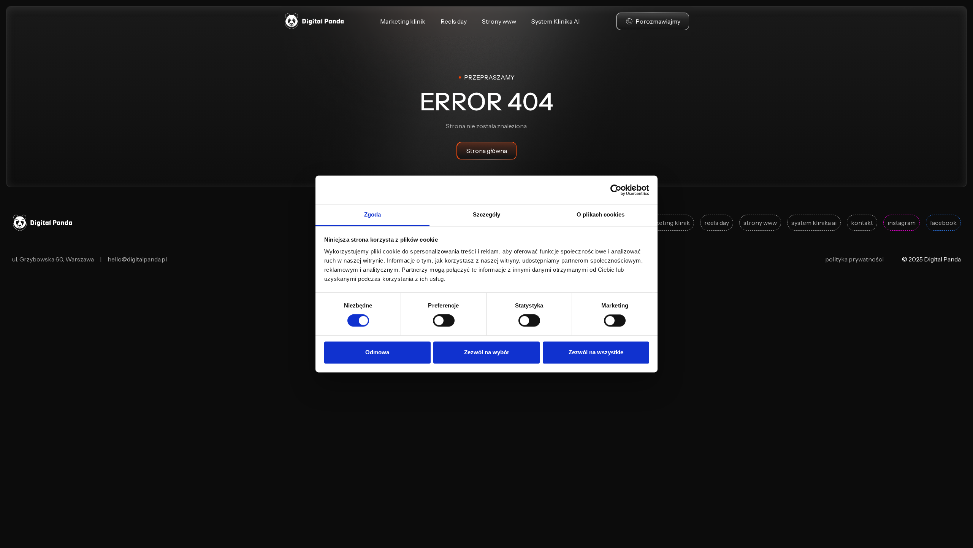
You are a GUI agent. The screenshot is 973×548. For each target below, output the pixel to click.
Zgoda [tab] (372, 214)
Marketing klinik (402, 21)
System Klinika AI (555, 21)
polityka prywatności (854, 259)
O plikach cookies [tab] (600, 214)
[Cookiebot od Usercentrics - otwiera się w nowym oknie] (616, 190)
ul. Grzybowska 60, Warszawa (53, 259)
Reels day (454, 21)
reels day (716, 222)
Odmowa (377, 352)
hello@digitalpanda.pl (137, 259)
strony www (760, 222)
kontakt (862, 222)
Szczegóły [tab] (487, 214)
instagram (901, 222)
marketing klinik (667, 222)
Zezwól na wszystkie (596, 352)
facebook (943, 222)
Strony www (499, 21)
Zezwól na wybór (486, 352)
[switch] (444, 321)
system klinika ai (814, 222)
